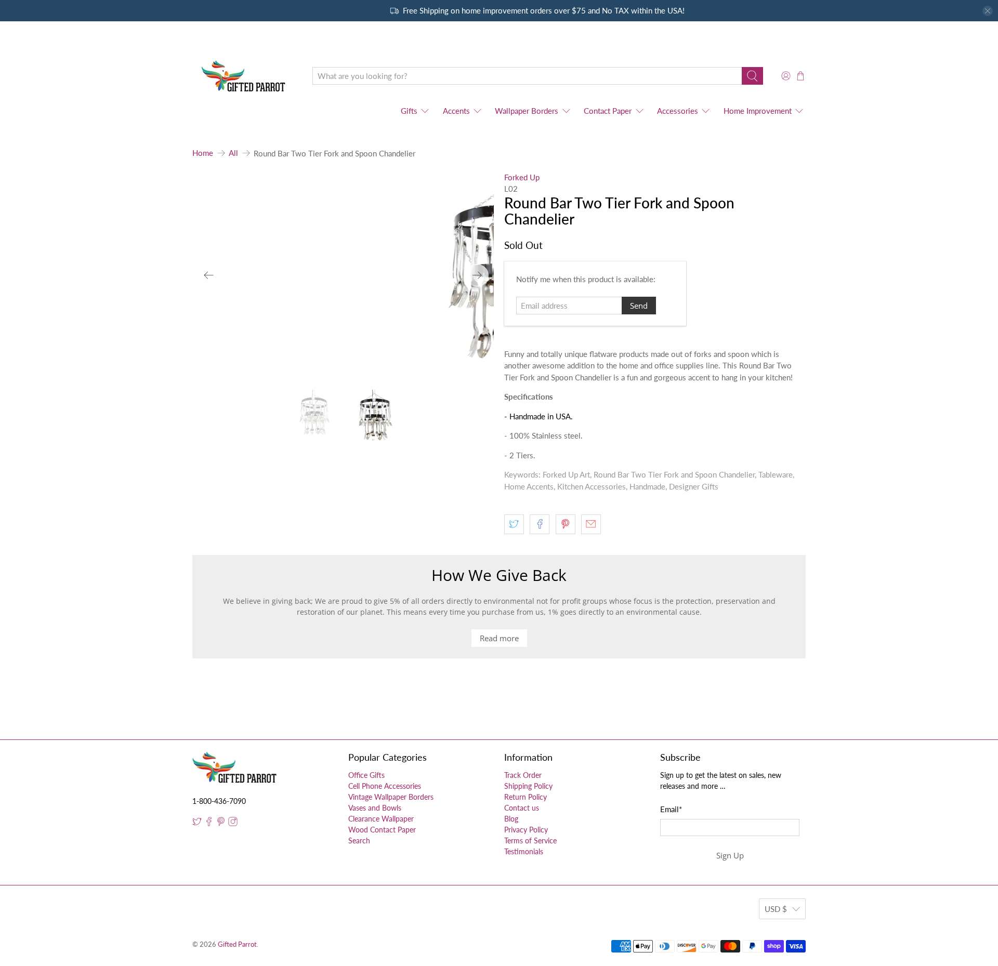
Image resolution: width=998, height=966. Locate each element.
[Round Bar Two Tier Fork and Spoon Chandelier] (344, 275)
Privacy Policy (526, 829)
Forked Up (522, 177)
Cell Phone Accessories (384, 786)
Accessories (677, 110)
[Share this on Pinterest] (565, 524)
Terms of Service (530, 840)
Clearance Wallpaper (381, 818)
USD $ (776, 909)
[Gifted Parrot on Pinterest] (221, 823)
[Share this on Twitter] (514, 524)
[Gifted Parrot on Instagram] (233, 823)
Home (202, 153)
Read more (499, 638)
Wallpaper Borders (526, 110)
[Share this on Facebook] (539, 524)
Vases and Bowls (374, 807)
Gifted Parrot (237, 944)
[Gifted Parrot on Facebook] (209, 823)
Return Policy (525, 796)
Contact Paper (608, 110)
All (233, 153)
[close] (987, 11)
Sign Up (730, 855)
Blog (511, 818)
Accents (456, 110)
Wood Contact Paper (382, 829)
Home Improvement (758, 110)
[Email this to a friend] (591, 524)
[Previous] (209, 275)
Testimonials (523, 851)
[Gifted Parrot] (245, 76)
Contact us (521, 807)
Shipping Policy (528, 786)
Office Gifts (366, 775)
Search (359, 840)
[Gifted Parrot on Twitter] (197, 823)
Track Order (523, 775)
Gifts (409, 110)
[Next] (477, 275)
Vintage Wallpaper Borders (391, 796)
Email (671, 809)
